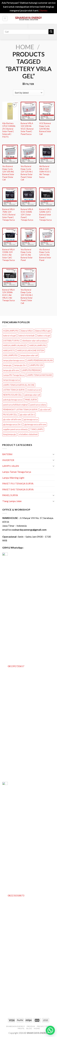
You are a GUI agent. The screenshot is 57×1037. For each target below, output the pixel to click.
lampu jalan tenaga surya (13, 360)
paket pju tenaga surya (12, 399)
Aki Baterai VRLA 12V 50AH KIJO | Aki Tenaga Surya (45, 171)
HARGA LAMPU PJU (37, 345)
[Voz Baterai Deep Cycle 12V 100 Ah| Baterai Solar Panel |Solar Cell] (10, 154)
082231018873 (16, 895)
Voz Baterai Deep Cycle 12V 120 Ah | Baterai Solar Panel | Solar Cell (27, 173)
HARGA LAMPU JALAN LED (15, 345)
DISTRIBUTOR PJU (11, 340)
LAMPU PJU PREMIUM (31, 370)
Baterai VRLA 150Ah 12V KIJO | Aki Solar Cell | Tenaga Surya (8, 254)
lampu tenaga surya (11, 380)
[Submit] (51, 31)
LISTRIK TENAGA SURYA (14, 390)
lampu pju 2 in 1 (20, 365)
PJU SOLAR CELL (10, 414)
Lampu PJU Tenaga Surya (13, 375)
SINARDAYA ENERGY (15, 1026)
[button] (50, 1030)
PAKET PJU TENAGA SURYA (17, 483)
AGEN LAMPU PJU (11, 331)
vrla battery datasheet (28, 434)
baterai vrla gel (9, 335)
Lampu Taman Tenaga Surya (16, 471)
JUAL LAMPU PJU (10, 355)
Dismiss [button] (43, 10)
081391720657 (16, 666)
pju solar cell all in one (12, 419)
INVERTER (8, 460)
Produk (31, 1026)
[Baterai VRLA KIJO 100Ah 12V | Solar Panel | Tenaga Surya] (28, 197)
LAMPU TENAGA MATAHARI (39, 375)
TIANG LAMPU (36, 429)
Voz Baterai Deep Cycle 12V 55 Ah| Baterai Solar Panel (27, 254)
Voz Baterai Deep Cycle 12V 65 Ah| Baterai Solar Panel (45, 254)
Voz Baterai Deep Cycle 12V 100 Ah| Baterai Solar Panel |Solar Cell (8, 173)
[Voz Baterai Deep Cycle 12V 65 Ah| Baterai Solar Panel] (47, 237)
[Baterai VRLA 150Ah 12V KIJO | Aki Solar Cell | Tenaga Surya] (10, 237)
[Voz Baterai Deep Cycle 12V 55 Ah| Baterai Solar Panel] (28, 237)
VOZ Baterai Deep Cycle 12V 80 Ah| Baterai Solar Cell (45, 128)
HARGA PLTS (8, 350)
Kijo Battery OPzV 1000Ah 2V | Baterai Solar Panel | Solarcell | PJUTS (8, 130)
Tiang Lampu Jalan (12, 501)
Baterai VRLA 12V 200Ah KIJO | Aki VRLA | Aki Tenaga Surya (8, 295)
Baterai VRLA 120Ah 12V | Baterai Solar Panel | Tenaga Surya (45, 214)
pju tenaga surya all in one (35, 424)
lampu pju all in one (11, 370)
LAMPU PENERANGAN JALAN (40, 360)
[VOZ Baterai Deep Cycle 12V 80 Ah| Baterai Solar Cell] (47, 111)
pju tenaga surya (31, 419)
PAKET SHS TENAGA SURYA (18, 489)
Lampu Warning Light (13, 477)
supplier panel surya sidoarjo (15, 429)
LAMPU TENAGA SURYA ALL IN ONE (18, 385)
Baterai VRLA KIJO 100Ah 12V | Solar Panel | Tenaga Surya (27, 214)
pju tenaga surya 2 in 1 (12, 424)
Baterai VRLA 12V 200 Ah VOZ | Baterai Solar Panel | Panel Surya (27, 128)
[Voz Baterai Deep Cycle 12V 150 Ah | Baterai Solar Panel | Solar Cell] (28, 277)
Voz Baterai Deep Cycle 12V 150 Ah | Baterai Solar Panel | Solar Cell (27, 296)
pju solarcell (45, 409)
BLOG (29, 1028)
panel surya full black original (15, 404)
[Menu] (5, 18)
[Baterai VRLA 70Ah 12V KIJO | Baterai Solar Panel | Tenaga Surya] (10, 197)
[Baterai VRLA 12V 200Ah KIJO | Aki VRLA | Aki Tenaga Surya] (10, 277)
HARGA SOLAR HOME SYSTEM (30, 350)
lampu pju (7, 365)
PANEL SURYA (31, 399)
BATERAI (7, 454)
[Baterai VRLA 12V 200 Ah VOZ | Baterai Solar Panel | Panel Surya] (28, 111)
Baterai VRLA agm (43, 331)
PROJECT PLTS (43, 1026)
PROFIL (21, 1028)
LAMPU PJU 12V (36, 365)
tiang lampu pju (9, 434)
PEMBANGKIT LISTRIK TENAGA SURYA (20, 409)
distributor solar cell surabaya (34, 340)
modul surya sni (34, 390)
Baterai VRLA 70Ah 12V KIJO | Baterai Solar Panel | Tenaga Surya (8, 214)
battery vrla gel (43, 335)
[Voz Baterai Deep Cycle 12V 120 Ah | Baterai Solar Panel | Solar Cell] (28, 154)
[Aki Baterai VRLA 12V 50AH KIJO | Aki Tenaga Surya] (47, 154)
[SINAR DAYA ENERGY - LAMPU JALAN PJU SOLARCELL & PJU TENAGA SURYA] (28, 18)
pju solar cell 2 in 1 (27, 414)
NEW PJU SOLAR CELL (12, 395)
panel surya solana (38, 404)
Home (25, 47)
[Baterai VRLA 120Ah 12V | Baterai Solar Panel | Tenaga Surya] (47, 197)
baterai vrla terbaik (27, 335)
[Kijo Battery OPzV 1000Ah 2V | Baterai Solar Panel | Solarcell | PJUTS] (10, 111)
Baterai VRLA (27, 331)
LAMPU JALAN (10, 465)
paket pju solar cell (32, 395)
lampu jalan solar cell (29, 355)
